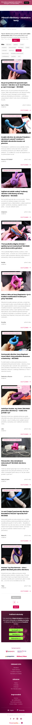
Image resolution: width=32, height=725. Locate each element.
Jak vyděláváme (16, 700)
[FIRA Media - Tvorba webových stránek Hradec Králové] (14, 723)
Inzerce (16, 698)
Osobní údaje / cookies (16, 704)
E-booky (16, 685)
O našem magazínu (16, 671)
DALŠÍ (16, 607)
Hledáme (16, 667)
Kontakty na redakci (16, 673)
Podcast (16, 687)
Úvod (3, 29)
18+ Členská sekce (16, 689)
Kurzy (16, 683)
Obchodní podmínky (16, 702)
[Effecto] (22, 723)
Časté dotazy (16, 669)
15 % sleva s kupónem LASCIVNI (10, 2)
